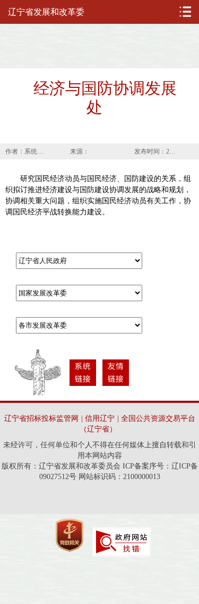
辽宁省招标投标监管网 (41, 418)
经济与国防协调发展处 (105, 97)
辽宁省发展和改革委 (46, 11)
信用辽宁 (100, 418)
